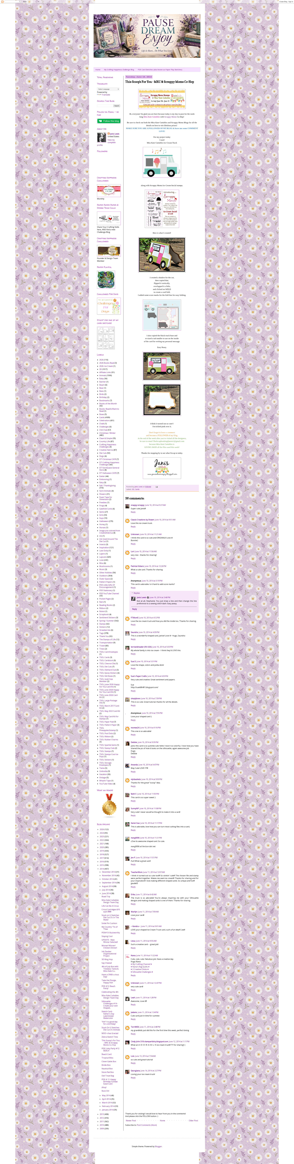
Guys (101, 518)
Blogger (158, 1146)
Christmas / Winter (107, 433)
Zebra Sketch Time (110, 1037)
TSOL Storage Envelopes (105, 764)
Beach (102, 385)
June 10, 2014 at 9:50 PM (151, 779)
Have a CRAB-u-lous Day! (110, 975)
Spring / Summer (106, 620)
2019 (102, 851)
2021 (102, 843)
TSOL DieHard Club (107, 670)
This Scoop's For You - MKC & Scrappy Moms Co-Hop (111, 1042)
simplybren (135, 698)
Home (97, 69)
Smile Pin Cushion (109, 923)
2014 (102, 869)
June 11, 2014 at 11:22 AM (147, 955)
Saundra (134, 632)
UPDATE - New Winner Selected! (110, 941)
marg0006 (135, 838)
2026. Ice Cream (106, 366)
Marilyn (134, 911)
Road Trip (106, 896)
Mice (101, 563)
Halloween (103, 521)
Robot (102, 611)
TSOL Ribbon (105, 736)
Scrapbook (104, 614)
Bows (101, 414)
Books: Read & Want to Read (109, 410)
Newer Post (131, 1120)
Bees (101, 391)
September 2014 (109, 882)
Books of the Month (108, 403)
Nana (133, 955)
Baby (101, 378)
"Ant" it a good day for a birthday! (109, 1022)
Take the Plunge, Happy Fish (109, 981)
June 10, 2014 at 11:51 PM (147, 857)
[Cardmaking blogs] (109, 818)
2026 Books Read (106, 363)
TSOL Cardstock (106, 660)
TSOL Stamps (105, 751)
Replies (137, 593)
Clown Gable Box (109, 1061)
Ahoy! (104, 1087)
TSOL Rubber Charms (108, 739)
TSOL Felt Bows (106, 676)
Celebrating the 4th (110, 992)
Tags (101, 633)
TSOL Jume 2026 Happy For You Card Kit (109, 685)
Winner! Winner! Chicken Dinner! (109, 946)
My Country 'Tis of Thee (110, 928)
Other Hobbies (105, 572)
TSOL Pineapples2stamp (107, 729)
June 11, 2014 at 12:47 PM (151, 983)
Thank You (104, 636)
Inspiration (104, 547)
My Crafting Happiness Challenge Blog (119, 69)
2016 (102, 861)
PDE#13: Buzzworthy (111, 932)
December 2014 (109, 872)
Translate (106, 94)
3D (133, 489)
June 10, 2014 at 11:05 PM (148, 794)
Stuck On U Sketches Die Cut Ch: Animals (111, 1028)
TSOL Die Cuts (105, 666)
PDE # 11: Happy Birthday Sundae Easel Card (110, 1081)
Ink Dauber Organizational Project (109, 953)
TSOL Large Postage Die (108, 701)
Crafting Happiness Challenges (107, 445)
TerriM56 (135, 1027)
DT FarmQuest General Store (109, 468)
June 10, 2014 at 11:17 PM (151, 823)
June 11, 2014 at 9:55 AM (146, 941)
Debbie (134, 742)
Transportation (106, 642)
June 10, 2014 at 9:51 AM (165, 519)
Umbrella (103, 771)
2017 (102, 858)
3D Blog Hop (107, 959)
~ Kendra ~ (135, 926)
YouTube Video (106, 783)
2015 (102, 865)
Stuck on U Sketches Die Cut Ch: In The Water (110, 917)
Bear (101, 388)
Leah (133, 997)
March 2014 (107, 1102)
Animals (102, 375)
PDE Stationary (105, 590)
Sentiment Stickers (107, 617)
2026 (101, 360)
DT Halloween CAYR (107, 473)
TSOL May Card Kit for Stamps (109, 717)
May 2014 (106, 1095)
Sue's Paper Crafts (139, 676)
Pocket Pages (105, 599)
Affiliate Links (105, 372)
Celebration (104, 420)
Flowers (102, 494)
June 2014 (106, 893)
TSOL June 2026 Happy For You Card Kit (109, 691)
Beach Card (106, 1054)
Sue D (133, 661)
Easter (102, 476)
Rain (101, 602)
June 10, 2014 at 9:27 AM (155, 505)
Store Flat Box (108, 1072)
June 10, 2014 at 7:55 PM (152, 713)
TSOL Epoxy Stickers (108, 673)
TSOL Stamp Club (106, 748)
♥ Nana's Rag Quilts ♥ (140, 966)
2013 (102, 1114)
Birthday (103, 397)
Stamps (102, 624)
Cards (137, 489)
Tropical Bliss (107, 1058)
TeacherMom (136, 872)
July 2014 (106, 890)
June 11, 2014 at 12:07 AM (154, 872)
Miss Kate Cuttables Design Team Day (110, 901)
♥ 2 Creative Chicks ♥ (140, 969)
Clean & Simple (105, 438)
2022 (102, 840)
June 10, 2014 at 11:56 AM (146, 551)
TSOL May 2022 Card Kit (109, 711)
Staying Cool (107, 936)
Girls (101, 515)
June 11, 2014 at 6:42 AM (146, 894)
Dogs (101, 456)
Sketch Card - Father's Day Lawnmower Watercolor (108, 1014)
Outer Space (104, 579)
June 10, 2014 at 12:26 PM (155, 566)
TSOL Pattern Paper (108, 725)
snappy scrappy (137, 505)
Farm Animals (105, 491)
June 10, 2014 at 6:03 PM (157, 676)
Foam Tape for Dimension (105, 498)
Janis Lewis (141, 597)
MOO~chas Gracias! (110, 1033)
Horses (102, 527)
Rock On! (105, 1091)
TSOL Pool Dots (106, 733)
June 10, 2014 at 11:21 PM (151, 838)
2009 (102, 1128)
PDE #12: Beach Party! (108, 987)
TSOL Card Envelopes (108, 652)
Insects (102, 544)
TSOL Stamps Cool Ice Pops (108, 755)
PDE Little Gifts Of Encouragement (107, 586)
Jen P (133, 857)
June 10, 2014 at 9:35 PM (148, 742)
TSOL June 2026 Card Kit (108, 696)
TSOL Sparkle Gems (107, 745)
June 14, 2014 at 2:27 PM (151, 1070)
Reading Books (105, 605)
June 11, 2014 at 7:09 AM (148, 911)
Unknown (135, 534)
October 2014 (108, 879)
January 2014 (108, 1109)
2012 (102, 1118)
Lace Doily (103, 550)
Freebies (103, 502)
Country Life (104, 441)
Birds (101, 394)
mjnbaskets (136, 779)
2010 (102, 1125)
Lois (132, 1056)
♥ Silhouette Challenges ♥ (142, 972)
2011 (102, 1121)
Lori (132, 551)
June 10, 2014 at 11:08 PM (150, 808)
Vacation (103, 774)
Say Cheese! (107, 963)
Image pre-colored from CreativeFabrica (109, 531)
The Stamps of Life (107, 639)
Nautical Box (107, 1068)
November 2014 (109, 875)
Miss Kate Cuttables (152, 117)
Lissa (133, 941)
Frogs (101, 505)
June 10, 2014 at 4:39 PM (149, 632)
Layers (102, 553)
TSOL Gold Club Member (106, 680)
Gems (101, 512)
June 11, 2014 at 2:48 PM (150, 1027)
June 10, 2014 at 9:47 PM (149, 764)
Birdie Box (106, 1065)
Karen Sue (135, 823)
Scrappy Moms (170, 117)
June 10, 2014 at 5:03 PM (162, 647)
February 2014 (108, 1106)
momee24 (135, 727)
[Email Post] (156, 487)
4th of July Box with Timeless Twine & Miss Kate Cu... (110, 968)
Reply (133, 512)
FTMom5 (135, 617)
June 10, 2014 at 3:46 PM (160, 597)
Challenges (104, 426)
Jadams (134, 1012)
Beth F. (134, 794)
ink (100, 536)
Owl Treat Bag (108, 1075)
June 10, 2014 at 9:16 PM (150, 727)
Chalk (101, 423)
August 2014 (107, 886)
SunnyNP (135, 808)
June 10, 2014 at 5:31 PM (147, 661)
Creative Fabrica (106, 450)
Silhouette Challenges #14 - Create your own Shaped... (110, 1004)
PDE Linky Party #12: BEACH (111, 1049)
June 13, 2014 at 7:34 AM (145, 1056)
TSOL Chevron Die (107, 663)
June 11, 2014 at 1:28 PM (146, 997)
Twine (102, 768)
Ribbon (102, 608)
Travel (102, 645)
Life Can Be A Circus (110, 906)
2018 (102, 854)
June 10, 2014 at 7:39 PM (151, 698)
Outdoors (103, 575)
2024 (102, 833)
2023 (102, 836)
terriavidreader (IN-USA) (141, 647)
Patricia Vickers (137, 566)
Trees (101, 649)
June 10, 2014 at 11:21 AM (151, 534)
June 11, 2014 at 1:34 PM (148, 1012)
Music (101, 569)
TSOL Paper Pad (106, 722)
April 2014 (106, 1099)
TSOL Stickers (105, 759)
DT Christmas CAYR (107, 459)
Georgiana (135, 1070)
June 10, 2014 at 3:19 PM (152, 580)
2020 (102, 847)
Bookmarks (104, 400)
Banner (102, 381)
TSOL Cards (104, 657)
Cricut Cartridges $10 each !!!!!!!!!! (111, 910)
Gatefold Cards (105, 509)
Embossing (104, 479)
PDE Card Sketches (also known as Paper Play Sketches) (160, 69)
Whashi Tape (105, 780)
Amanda (134, 764)
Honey (102, 524)
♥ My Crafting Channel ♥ (141, 964)
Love (101, 560)
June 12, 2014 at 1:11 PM (179, 1041)
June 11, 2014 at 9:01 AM (151, 926)
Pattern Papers (105, 582)
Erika (133, 894)
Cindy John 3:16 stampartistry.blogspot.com (149, 1041)
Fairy (101, 482)
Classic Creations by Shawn (142, 519)
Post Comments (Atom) (147, 1125)
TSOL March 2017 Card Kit (109, 707)
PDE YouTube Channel (109, 593)
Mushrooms (104, 566)
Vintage (102, 777)
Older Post (193, 1120)
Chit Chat (103, 430)
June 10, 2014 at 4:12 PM (149, 617)
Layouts (102, 557)
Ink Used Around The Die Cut (108, 540)
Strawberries (104, 630)
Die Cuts (103, 453)
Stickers (102, 627)
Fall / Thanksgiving (107, 485)
